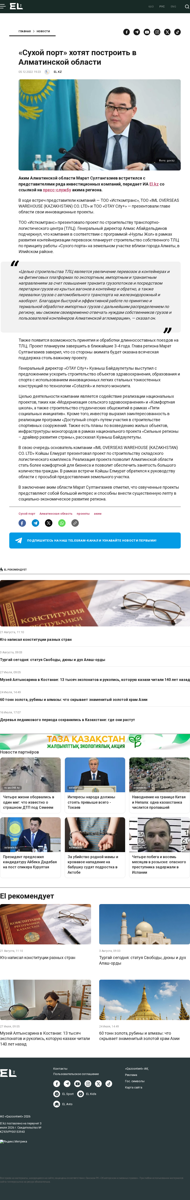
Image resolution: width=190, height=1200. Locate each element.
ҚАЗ (151, 6)
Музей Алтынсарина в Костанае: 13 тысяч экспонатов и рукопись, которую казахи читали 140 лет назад (95, 679)
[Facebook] (126, 32)
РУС (162, 6)
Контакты (60, 1068)
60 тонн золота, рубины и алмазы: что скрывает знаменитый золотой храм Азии (73, 699)
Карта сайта (133, 1087)
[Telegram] (136, 32)
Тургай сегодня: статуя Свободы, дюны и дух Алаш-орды (52, 660)
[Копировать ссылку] (75, 523)
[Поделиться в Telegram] (35, 523)
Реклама (131, 1075)
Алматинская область (56, 513)
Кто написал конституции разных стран (36, 639)
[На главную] (16, 6)
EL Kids (91, 1094)
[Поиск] (187, 7)
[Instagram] (157, 32)
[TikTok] (177, 32)
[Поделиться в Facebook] (22, 523)
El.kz (154, 184)
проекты (83, 513)
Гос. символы (135, 1081)
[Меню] (3, 6)
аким (97, 513)
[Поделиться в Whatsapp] (62, 523)
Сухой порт (27, 513)
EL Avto (67, 1104)
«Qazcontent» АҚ (136, 1068)
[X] (98, 1083)
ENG (173, 6)
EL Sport (68, 1094)
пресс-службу (57, 189)
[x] (167, 32)
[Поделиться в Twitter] (48, 523)
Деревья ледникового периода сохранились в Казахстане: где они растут (67, 720)
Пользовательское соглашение (76, 1074)
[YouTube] (147, 32)
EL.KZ (58, 72)
